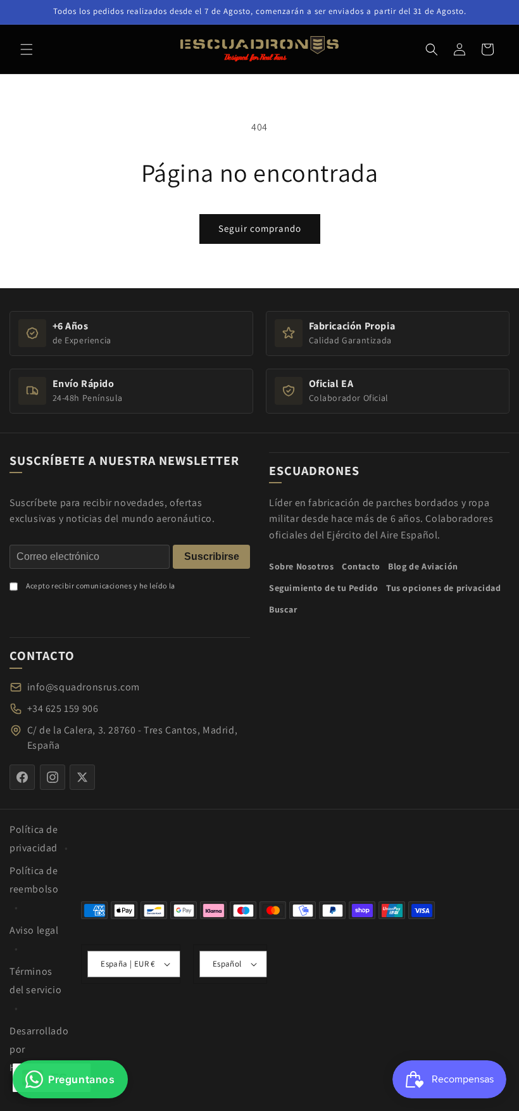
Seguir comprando (259, 228)
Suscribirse (211, 556)
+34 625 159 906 (63, 708)
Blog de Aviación (423, 566)
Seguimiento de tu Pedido (323, 588)
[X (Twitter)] (82, 777)
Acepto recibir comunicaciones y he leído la (100, 585)
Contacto (361, 566)
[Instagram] (52, 777)
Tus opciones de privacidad (443, 588)
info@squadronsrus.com (84, 687)
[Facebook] (22, 777)
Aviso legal (34, 930)
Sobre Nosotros (301, 566)
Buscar (283, 609)
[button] (27, 49)
